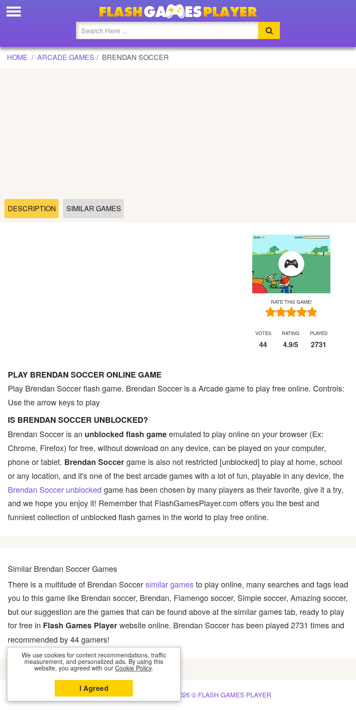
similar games (169, 584)
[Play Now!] (291, 264)
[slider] (291, 312)
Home (17, 57)
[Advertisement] (178, 134)
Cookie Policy (133, 668)
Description (32, 208)
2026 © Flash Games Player (223, 694)
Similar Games (93, 208)
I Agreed (94, 688)
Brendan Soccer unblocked (55, 489)
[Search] (269, 30)
